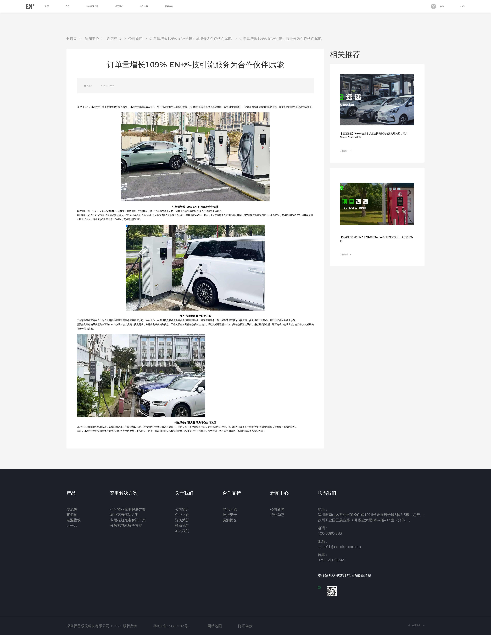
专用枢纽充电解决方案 (128, 520)
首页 (47, 6)
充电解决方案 (92, 6)
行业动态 (277, 515)
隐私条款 (245, 626)
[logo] (30, 6)
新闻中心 (169, 6)
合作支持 (144, 6)
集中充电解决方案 (124, 515)
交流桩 (71, 509)
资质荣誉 (182, 520)
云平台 (71, 525)
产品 (67, 6)
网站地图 (215, 626)
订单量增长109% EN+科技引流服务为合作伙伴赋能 (190, 38)
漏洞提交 (230, 520)
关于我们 (119, 6)
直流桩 (71, 515)
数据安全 (230, 515)
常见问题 (230, 509)
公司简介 (182, 509)
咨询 (442, 6)
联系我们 (182, 525)
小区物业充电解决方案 (128, 509)
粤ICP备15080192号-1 (172, 626)
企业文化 (182, 515)
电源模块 (73, 520)
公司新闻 (135, 38)
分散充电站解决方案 (126, 525)
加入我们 (182, 531)
